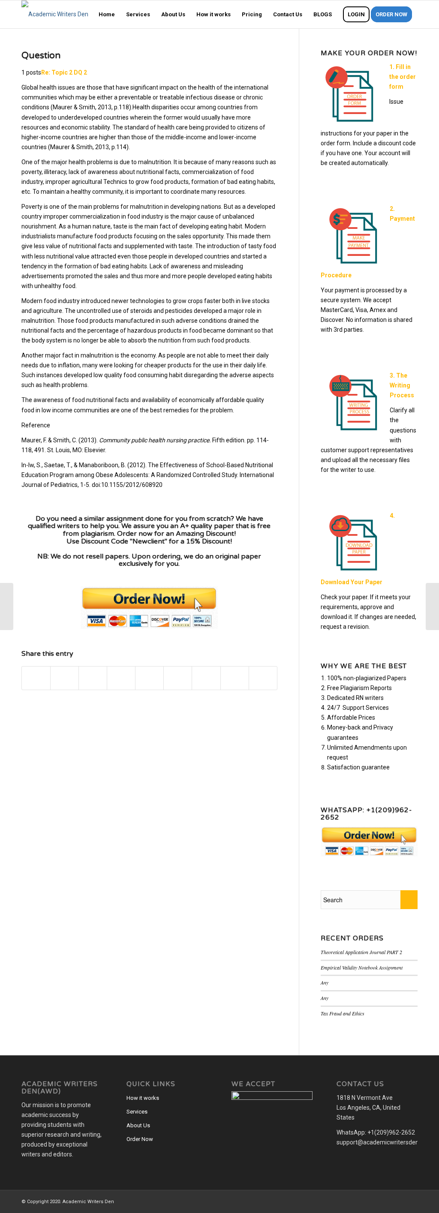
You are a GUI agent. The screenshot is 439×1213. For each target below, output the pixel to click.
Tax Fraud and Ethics (342, 1013)
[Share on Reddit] (235, 678)
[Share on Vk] (206, 678)
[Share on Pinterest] (121, 678)
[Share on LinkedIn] (149, 678)
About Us (138, 1125)
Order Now (139, 1139)
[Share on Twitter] (64, 678)
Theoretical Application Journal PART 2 (361, 952)
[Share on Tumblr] (178, 678)
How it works (142, 1098)
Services (136, 1111)
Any (324, 982)
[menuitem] (106, 14)
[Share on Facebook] (36, 678)
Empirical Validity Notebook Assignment (362, 967)
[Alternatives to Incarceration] (6, 606)
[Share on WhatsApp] (93, 678)
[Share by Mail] (263, 678)
